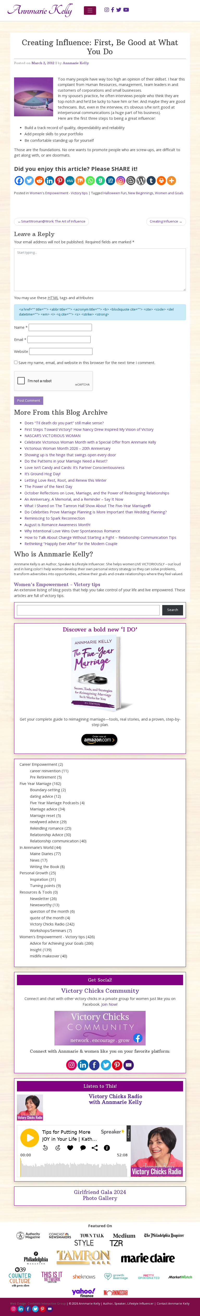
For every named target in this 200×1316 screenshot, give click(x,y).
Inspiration (39, 879)
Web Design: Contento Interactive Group (38, 1303)
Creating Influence (164, 221)
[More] (171, 180)
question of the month (49, 911)
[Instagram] (120, 180)
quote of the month (47, 917)
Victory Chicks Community (100, 990)
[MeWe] (69, 180)
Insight (36, 949)
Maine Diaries (41, 853)
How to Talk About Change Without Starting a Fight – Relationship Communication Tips (100, 537)
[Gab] (100, 180)
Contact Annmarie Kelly (173, 1303)
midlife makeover (44, 956)
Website (21, 351)
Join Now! (109, 1004)
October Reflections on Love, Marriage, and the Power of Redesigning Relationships (96, 493)
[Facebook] (19, 180)
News (35, 860)
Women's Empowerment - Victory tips (59, 193)
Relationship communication (54, 840)
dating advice (41, 796)
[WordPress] (141, 180)
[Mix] (80, 180)
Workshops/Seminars (48, 930)
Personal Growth (34, 872)
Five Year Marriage (35, 783)
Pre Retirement (43, 777)
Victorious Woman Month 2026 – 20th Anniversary (67, 448)
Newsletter (39, 898)
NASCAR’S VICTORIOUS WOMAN (52, 435)
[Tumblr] (151, 180)
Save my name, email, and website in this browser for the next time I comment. (86, 362)
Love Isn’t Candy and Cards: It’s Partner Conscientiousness (74, 467)
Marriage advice (43, 809)
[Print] (161, 180)
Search (172, 610)
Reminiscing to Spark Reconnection (54, 518)
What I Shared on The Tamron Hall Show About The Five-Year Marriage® (87, 505)
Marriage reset (42, 815)
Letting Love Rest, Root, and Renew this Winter (65, 480)
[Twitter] (29, 180)
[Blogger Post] (130, 180)
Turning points (42, 885)
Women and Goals (169, 193)
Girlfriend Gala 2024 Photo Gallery (100, 1195)
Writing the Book (44, 866)
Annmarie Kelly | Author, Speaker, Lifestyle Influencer (116, 1303)
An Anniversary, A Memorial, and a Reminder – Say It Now (73, 499)
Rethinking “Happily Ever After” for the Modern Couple (70, 543)
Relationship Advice (46, 834)
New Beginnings (140, 193)
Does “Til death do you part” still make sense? (64, 422)
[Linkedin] (49, 180)
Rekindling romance (47, 828)
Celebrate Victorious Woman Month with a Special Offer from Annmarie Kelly (90, 442)
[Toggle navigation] (90, 10)
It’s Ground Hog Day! (42, 473)
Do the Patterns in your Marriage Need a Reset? (66, 461)
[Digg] (110, 180)
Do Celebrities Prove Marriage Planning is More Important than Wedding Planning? (95, 511)
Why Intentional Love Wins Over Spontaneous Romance (72, 530)
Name (21, 327)
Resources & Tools (36, 892)
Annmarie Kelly (76, 63)
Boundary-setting (45, 789)
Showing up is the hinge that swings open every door (70, 454)
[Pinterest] (59, 180)
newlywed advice (44, 821)
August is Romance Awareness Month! (57, 524)
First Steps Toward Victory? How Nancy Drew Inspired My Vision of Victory (88, 429)
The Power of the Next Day (48, 486)
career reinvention (45, 770)
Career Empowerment (38, 764)
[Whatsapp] (90, 180)
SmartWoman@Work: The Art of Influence (53, 221)
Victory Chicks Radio (47, 924)
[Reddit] (39, 180)
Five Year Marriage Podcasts (54, 802)
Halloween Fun (115, 193)
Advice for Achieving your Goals (57, 943)
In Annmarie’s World (36, 847)
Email (20, 339)
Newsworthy (41, 904)
